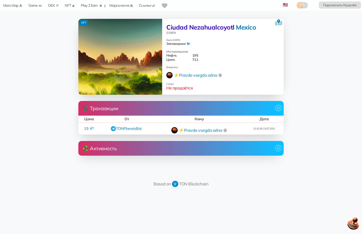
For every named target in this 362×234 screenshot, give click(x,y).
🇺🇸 (285, 4)
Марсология (119, 5)
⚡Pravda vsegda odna (195, 75)
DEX (51, 5)
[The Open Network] (175, 183)
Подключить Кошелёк (340, 5)
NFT (68, 5)
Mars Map (10, 5)
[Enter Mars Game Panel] (353, 225)
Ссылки (145, 5)
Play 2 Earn (89, 5)
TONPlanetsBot (129, 128)
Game (32, 5)
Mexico (246, 27)
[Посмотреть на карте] (278, 22)
